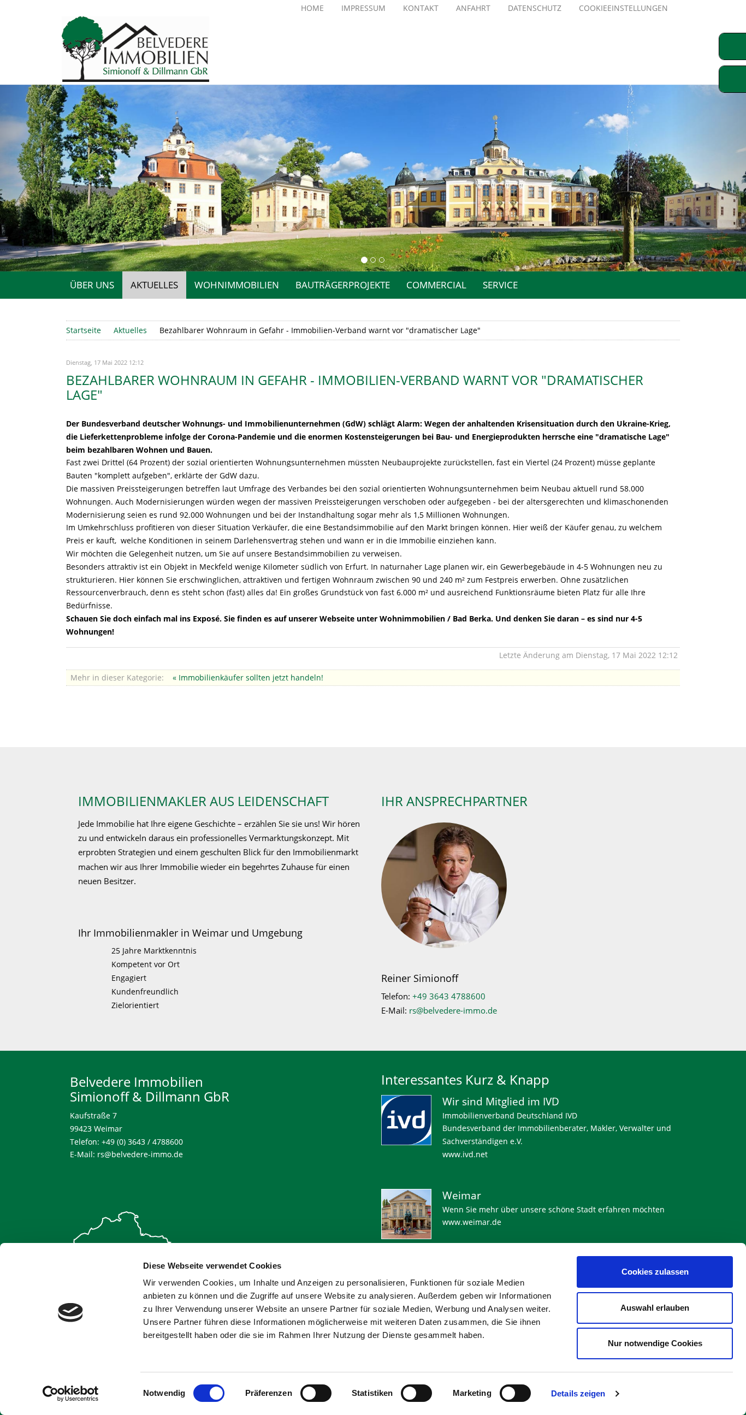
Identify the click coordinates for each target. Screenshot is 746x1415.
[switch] (315, 1393)
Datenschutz (534, 8)
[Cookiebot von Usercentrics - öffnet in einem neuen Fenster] (71, 1394)
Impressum (363, 8)
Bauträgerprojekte (342, 285)
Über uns (92, 285)
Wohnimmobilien (236, 285)
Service (500, 285)
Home (312, 8)
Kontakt (421, 8)
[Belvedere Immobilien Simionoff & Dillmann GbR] (154, 49)
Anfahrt (473, 8)
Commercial (436, 285)
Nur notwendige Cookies (655, 1343)
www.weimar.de (471, 1222)
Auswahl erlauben (654, 1307)
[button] (37, 178)
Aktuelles (154, 285)
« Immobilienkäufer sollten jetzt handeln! (248, 677)
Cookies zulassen (655, 1271)
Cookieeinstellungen (623, 8)
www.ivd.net (465, 1154)
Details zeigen (578, 1393)
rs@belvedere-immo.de (453, 1010)
